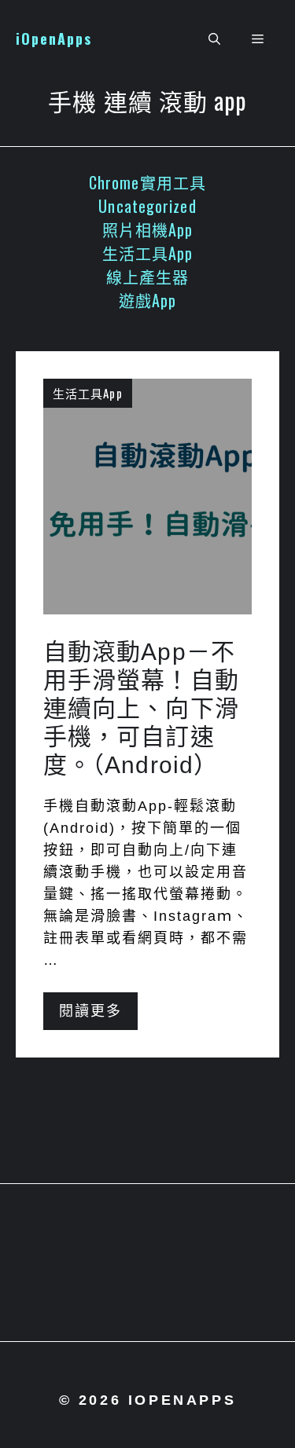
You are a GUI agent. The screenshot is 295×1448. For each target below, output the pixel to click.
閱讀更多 (90, 1011)
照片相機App (148, 229)
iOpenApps (54, 38)
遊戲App (148, 300)
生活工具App (148, 253)
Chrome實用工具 (147, 182)
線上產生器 (148, 276)
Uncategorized (147, 206)
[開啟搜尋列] (214, 39)
